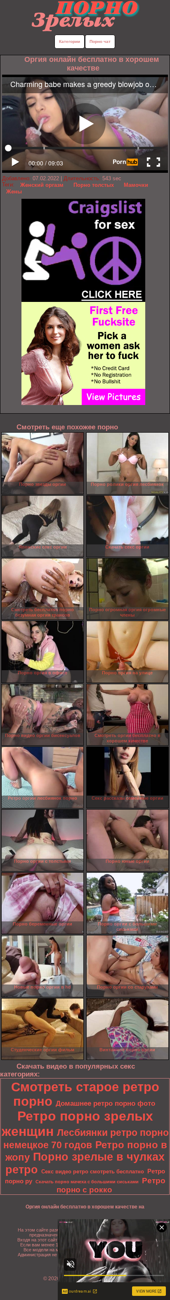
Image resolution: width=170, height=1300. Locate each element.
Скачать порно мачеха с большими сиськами (87, 1181)
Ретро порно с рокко (111, 1185)
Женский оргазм (42, 185)
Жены (14, 191)
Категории (69, 41)
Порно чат (100, 41)
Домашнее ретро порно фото (105, 1103)
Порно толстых (93, 185)
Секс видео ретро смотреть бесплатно (92, 1171)
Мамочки (136, 185)
